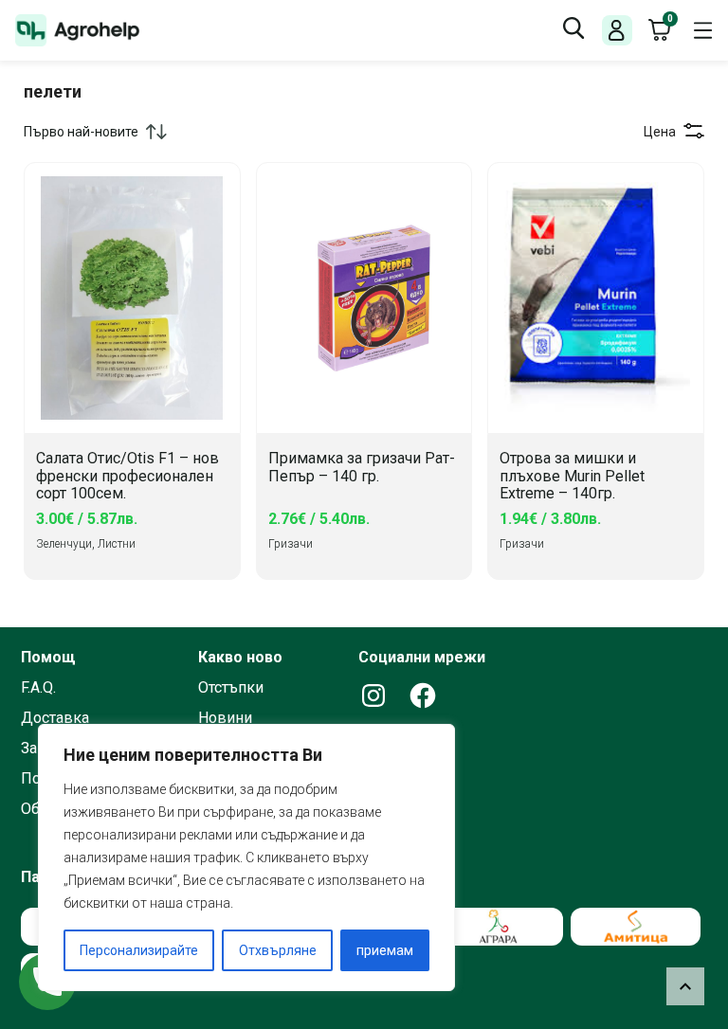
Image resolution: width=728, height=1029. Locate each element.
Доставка (55, 718)
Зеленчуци (64, 544)
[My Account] (617, 31)
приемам (384, 950)
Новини (225, 718)
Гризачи (290, 544)
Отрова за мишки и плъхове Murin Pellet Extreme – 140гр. (572, 476)
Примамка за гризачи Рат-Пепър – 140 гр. (361, 467)
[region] (246, 857)
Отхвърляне (278, 950)
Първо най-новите (81, 131)
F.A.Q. (38, 687)
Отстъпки (231, 687)
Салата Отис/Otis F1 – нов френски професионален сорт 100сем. (127, 476)
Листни (117, 544)
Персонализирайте (139, 950)
